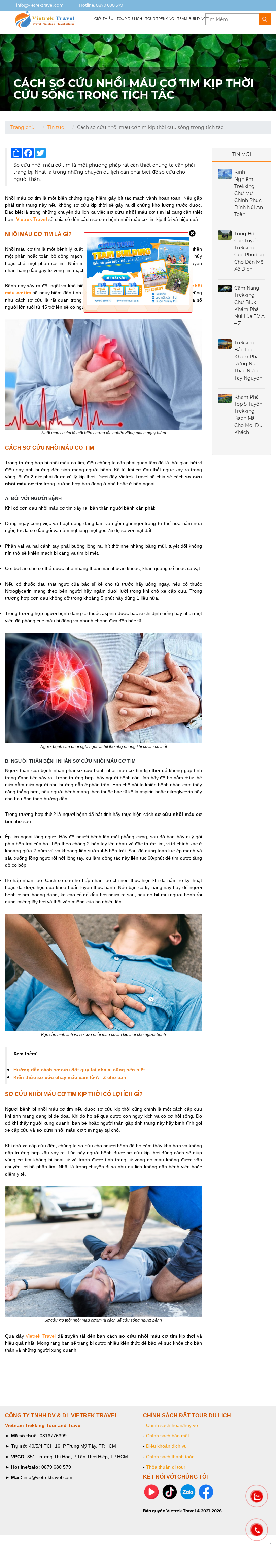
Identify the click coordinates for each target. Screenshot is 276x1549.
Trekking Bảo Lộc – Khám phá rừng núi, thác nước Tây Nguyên (248, 360)
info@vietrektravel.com (39, 5)
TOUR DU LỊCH (129, 19)
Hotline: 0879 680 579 (100, 5)
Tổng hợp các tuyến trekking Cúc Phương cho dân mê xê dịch (249, 251)
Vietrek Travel (41, 1336)
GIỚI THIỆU (103, 19)
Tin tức (55, 127)
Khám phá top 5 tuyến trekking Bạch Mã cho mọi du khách (248, 414)
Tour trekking (159, 19)
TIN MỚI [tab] (241, 154)
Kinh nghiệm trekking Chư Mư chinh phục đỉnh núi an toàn (248, 193)
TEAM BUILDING (191, 19)
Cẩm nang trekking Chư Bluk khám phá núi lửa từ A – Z (249, 305)
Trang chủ (22, 127)
